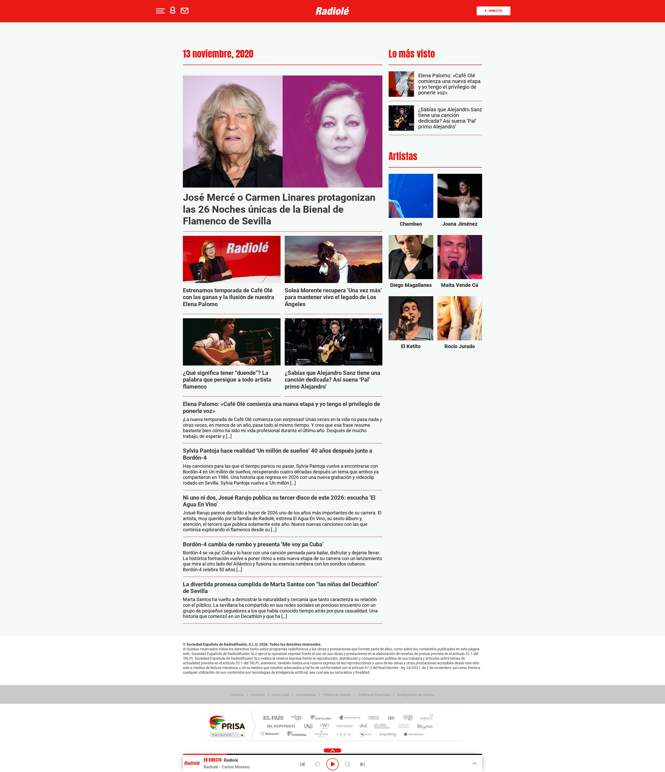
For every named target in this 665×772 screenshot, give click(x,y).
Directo (495, 11)
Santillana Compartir (350, 718)
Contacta (237, 695)
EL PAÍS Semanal (382, 726)
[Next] (362, 764)
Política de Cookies (337, 695)
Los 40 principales (298, 718)
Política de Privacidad (374, 695)
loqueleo (388, 733)
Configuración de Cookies (416, 695)
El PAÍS (273, 718)
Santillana (322, 718)
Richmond (270, 733)
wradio (323, 726)
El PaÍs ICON (343, 733)
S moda (365, 733)
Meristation (413, 733)
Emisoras (258, 695)
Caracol (425, 718)
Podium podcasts (321, 733)
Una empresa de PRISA (227, 722)
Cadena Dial (363, 726)
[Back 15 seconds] (317, 764)
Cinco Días (343, 726)
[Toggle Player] (474, 764)
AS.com (389, 718)
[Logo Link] (332, 11)
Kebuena (420, 726)
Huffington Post (280, 726)
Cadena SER (372, 718)
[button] (160, 11)
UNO (309, 726)
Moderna (295, 733)
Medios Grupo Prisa (226, 735)
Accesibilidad (306, 695)
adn (405, 718)
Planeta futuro (401, 726)
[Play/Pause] (332, 764)
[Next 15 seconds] (347, 764)
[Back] (302, 764)
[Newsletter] (185, 11)
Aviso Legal (280, 695)
